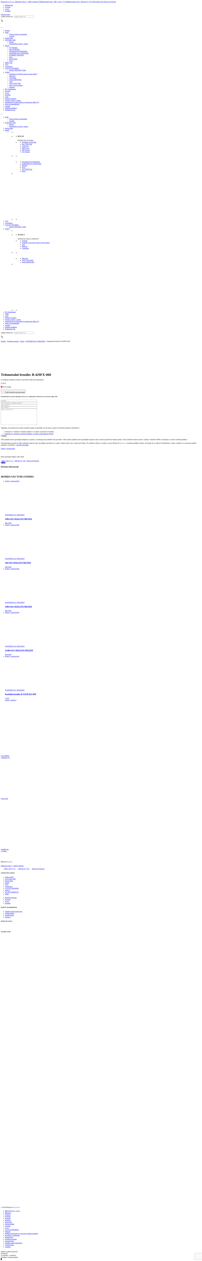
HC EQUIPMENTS (12, 892)
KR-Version (13, 59)
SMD (7, 314)
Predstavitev (9, 5)
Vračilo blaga (9, 915)
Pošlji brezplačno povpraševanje (15, 392)
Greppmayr (9, 66)
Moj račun (8, 1222)
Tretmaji (24, 241)
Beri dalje (8, 523)
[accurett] (10, 728)
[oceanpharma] (10, 811)
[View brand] (10, 369)
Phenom (12, 87)
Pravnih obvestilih (22, 445)
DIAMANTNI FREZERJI (18, 51)
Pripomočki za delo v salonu (18, 44)
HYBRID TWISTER (16, 55)
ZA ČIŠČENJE (27, 169)
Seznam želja (9, 1241)
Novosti (7, 7)
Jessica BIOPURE (15, 80)
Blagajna (8, 1213)
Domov (7, 30)
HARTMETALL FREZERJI (19, 53)
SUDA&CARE (10, 40)
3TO (6, 64)
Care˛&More (5, 756)
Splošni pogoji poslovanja (13, 911)
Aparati (11, 36)
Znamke (8, 1247)
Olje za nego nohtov (16, 85)
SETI (11, 61)
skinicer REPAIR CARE (17, 70)
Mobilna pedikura (11, 108)
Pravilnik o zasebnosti (12, 1235)
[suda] (10, 847)
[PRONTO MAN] (16, 821)
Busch (7, 46)
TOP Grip (25, 146)
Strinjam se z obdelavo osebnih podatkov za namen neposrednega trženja (29, 434)
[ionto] (10, 784)
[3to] (10, 715)
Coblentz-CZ (5, 758)
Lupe (7, 97)
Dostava (8, 917)
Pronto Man (9, 38)
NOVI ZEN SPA (15, 83)
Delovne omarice (10, 98)
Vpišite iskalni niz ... (7, 16)
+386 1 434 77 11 (7, 461)
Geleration (12, 78)
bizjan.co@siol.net (33, 461)
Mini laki (12, 76)
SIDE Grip (8, 63)
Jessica (7, 72)
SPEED (24, 166)
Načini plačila (9, 913)
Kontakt (7, 11)
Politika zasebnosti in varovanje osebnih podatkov (21, 1233)
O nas (7, 9)
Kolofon (8, 1216)
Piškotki (7, 1232)
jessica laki (4, 798)
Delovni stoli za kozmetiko (18, 34)
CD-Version (13, 47)
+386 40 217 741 (20, 461)
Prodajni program (13, 341)
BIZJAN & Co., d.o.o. (12, 1211)
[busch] (10, 741)
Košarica (8, 1220)
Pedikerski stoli (10, 110)
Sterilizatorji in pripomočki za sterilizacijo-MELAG (22, 102)
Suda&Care (5, 849)
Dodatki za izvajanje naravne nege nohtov (23, 74)
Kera (11, 57)
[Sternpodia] (10, 834)
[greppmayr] (10, 771)
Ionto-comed (9, 877)
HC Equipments (10, 89)
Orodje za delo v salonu (13, 100)
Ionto (7, 32)
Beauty (11, 42)
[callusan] (10, 754)
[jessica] (10, 797)
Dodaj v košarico (10, 700)
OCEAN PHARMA (12, 68)
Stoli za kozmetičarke (12, 104)
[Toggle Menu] (2, 27)
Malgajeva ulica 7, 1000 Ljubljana (12, 866)
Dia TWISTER (14, 49)
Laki (10, 81)
